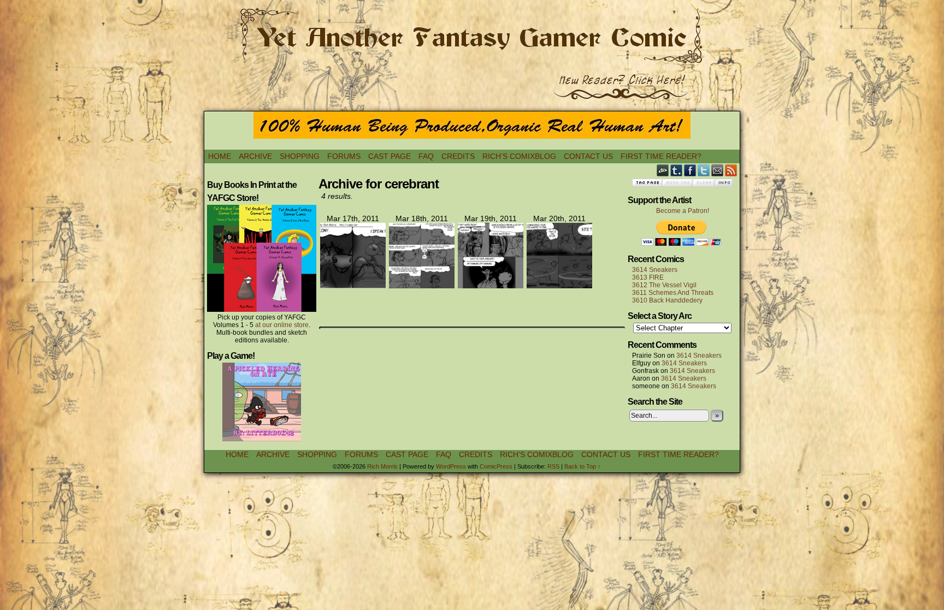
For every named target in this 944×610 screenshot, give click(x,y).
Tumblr (676, 170)
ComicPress (496, 466)
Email (717, 170)
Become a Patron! (682, 211)
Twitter (704, 170)
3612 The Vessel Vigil (664, 285)
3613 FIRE (648, 277)
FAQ (426, 156)
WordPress (451, 466)
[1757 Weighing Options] (490, 285)
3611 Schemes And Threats (672, 293)
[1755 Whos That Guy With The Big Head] (353, 285)
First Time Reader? (661, 156)
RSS (731, 170)
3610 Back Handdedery (667, 300)
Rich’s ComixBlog (519, 156)
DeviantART (663, 170)
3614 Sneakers (654, 270)
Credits (458, 156)
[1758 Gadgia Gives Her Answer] (559, 285)
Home (219, 156)
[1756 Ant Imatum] (422, 285)
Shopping (300, 156)
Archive (255, 156)
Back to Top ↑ (582, 466)
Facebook (690, 170)
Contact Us (588, 156)
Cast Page (389, 156)
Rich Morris (382, 466)
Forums (344, 156)
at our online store (282, 325)
